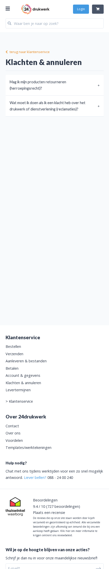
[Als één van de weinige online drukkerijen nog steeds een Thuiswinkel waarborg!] (15, 506)
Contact (12, 426)
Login (81, 9)
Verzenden (14, 353)
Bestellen (13, 346)
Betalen (12, 368)
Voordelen (14, 440)
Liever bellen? (35, 477)
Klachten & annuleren (23, 382)
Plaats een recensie (49, 512)
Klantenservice (21, 401)
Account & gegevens (23, 375)
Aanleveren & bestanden (26, 361)
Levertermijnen (18, 389)
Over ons (13, 433)
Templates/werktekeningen (28, 447)
